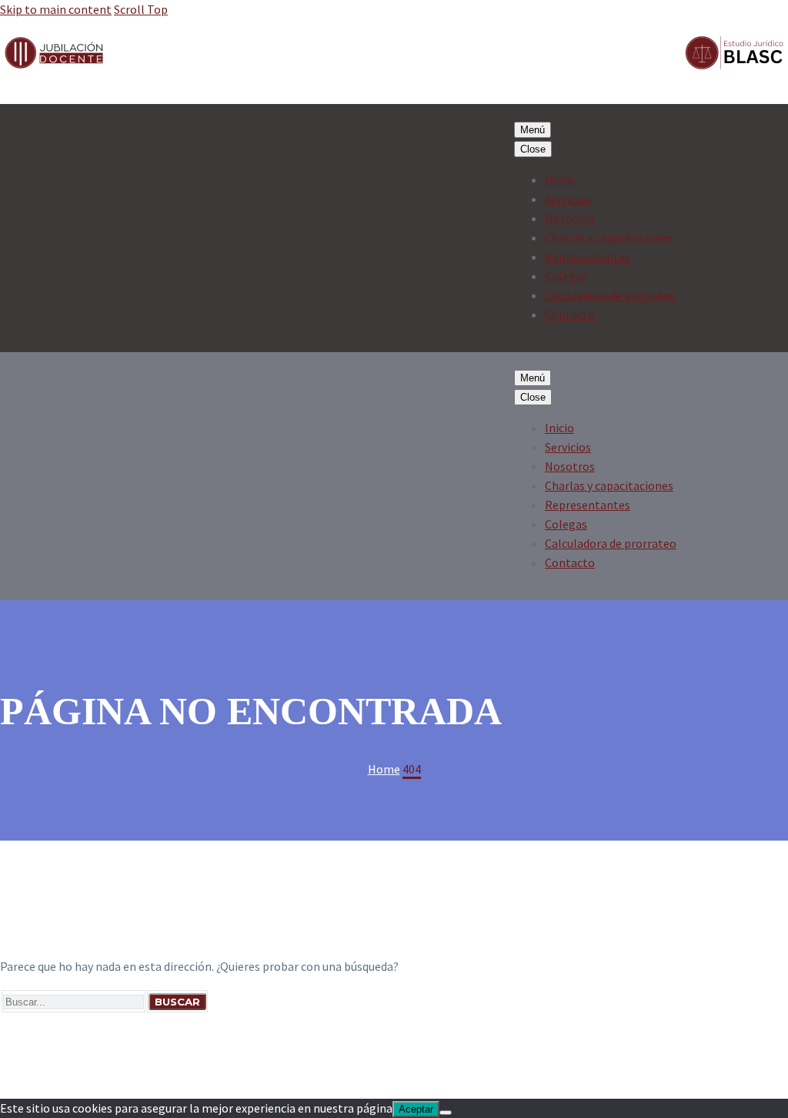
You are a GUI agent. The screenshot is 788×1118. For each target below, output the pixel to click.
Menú (532, 130)
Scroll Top (141, 9)
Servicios (568, 198)
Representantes (587, 256)
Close (533, 149)
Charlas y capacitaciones (609, 237)
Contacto (570, 314)
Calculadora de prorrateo (610, 295)
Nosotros (570, 218)
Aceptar (416, 1109)
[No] (445, 1112)
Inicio (559, 179)
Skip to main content (56, 9)
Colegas (566, 276)
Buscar (177, 1001)
